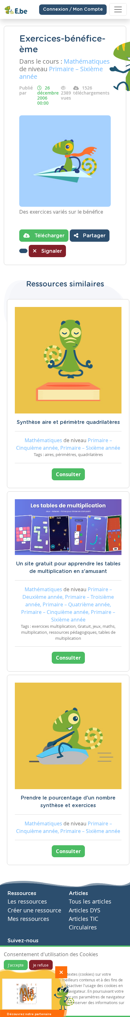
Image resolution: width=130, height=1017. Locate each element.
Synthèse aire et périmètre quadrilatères (68, 422)
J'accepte (16, 965)
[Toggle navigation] (118, 9)
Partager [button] (93, 235)
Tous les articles (90, 901)
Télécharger (48, 235)
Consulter (68, 474)
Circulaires (83, 927)
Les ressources (27, 901)
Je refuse (41, 965)
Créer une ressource (34, 910)
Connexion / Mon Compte (73, 9)
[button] (23, 251)
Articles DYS (84, 910)
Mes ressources (28, 918)
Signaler (51, 251)
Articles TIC (83, 918)
